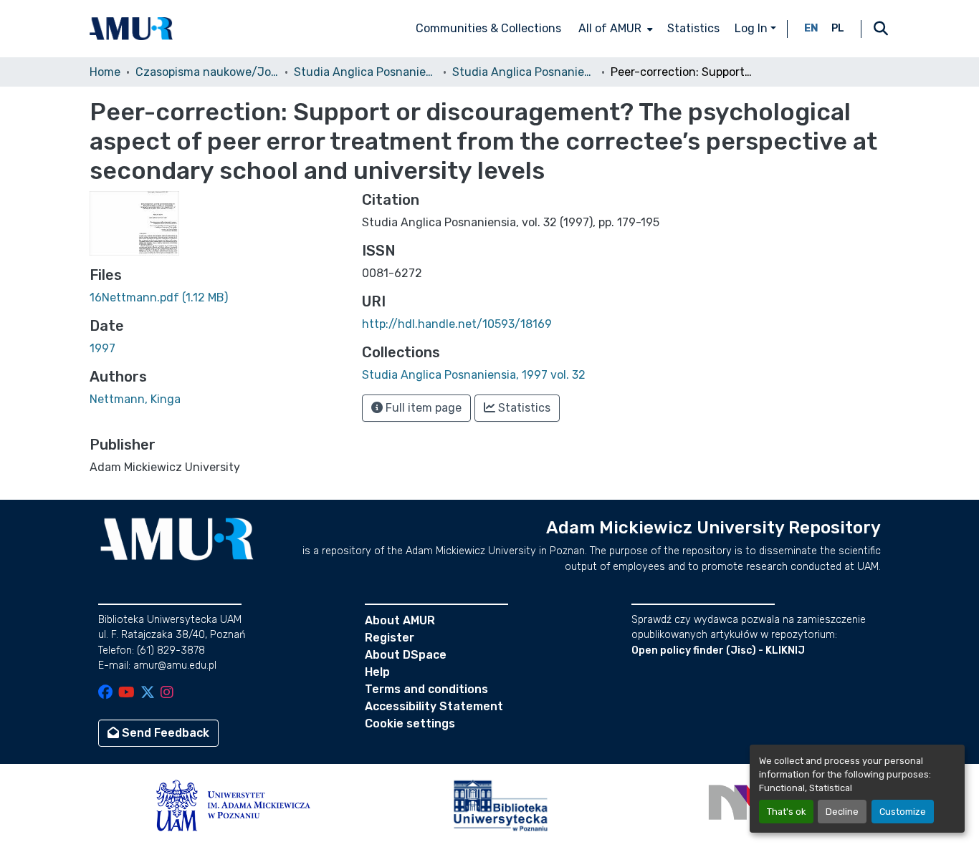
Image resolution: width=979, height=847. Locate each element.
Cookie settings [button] (410, 723)
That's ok (786, 811)
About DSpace (405, 655)
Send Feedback (164, 733)
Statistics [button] (522, 408)
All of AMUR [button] (609, 28)
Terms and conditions (426, 689)
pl (837, 28)
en (811, 28)
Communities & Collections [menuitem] (488, 28)
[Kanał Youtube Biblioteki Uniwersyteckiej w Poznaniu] (126, 693)
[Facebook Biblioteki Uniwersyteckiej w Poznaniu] (105, 693)
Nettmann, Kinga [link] (135, 399)
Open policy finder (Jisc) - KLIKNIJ (718, 650)
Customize (902, 811)
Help (377, 672)
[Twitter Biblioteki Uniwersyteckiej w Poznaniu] (147, 693)
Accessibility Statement (434, 706)
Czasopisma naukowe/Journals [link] (207, 72)
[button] (131, 28)
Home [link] (105, 72)
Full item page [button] (422, 408)
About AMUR (400, 620)
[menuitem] (614, 28)
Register (389, 637)
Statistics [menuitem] (693, 28)
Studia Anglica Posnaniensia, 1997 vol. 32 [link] (524, 72)
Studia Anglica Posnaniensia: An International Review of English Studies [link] (365, 72)
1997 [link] (102, 348)
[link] (217, 297)
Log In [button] (752, 28)
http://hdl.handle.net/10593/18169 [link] (457, 324)
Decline (842, 811)
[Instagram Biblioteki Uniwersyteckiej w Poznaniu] (167, 693)
